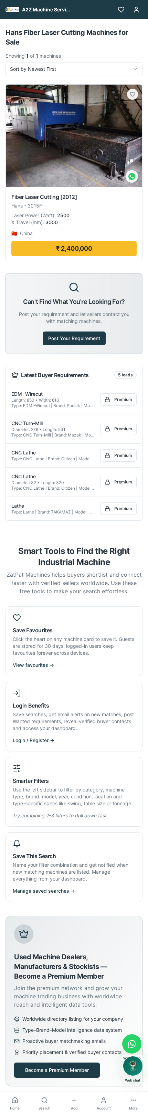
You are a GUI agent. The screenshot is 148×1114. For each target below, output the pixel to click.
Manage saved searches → (44, 891)
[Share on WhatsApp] (132, 176)
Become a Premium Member (57, 1070)
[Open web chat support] (132, 1066)
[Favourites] (121, 9)
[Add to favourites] (132, 94)
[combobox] (74, 69)
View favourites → (33, 665)
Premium (123, 399)
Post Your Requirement (74, 338)
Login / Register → (33, 740)
